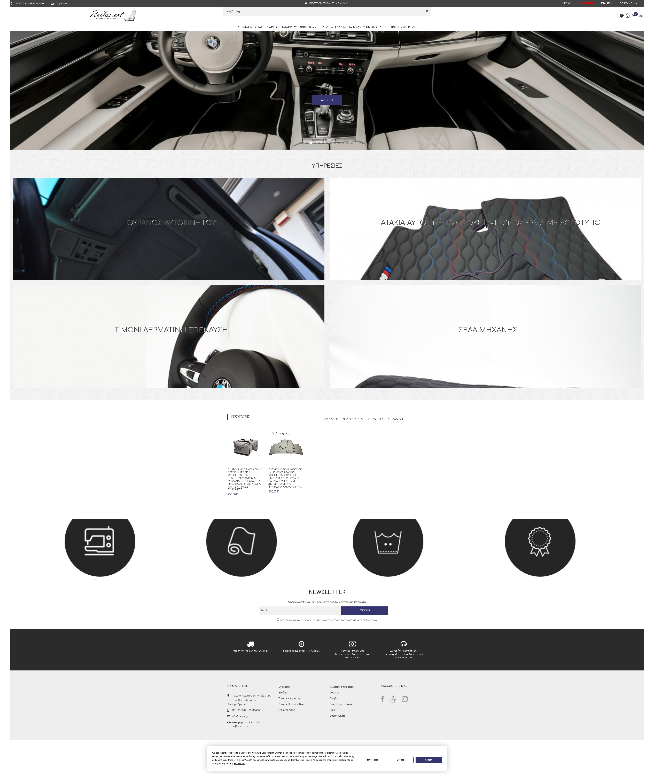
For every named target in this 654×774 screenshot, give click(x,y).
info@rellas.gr (63, 3)
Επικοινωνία (628, 3)
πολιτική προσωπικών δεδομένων (355, 620)
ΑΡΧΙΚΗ (566, 3)
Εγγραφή (365, 610)
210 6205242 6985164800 (246, 710)
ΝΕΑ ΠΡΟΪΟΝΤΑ (353, 419)
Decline (400, 760)
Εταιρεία (606, 3)
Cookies (334, 692)
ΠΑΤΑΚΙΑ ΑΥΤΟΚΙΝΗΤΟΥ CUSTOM (304, 27)
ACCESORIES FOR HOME (398, 27)
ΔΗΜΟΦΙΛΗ (395, 419)
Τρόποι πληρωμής (289, 698)
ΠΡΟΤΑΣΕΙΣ (331, 419)
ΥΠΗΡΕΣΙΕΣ (586, 3)
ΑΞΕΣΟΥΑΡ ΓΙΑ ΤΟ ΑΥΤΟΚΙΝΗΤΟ (354, 27)
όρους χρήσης (313, 620)
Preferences (372, 760)
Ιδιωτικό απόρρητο (342, 687)
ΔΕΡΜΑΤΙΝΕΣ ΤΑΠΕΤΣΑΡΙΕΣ (257, 27)
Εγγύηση (283, 692)
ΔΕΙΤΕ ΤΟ (327, 100)
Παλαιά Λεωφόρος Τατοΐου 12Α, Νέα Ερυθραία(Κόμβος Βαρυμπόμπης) (249, 700)
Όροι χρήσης (286, 710)
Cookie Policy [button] (312, 760)
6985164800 (36, 3)
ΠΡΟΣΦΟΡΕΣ (375, 419)
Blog (332, 710)
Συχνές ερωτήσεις (341, 704)
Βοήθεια (335, 698)
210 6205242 (21, 3)
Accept (428, 760)
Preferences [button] (239, 763)
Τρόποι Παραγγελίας (291, 704)
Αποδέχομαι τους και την (328, 620)
